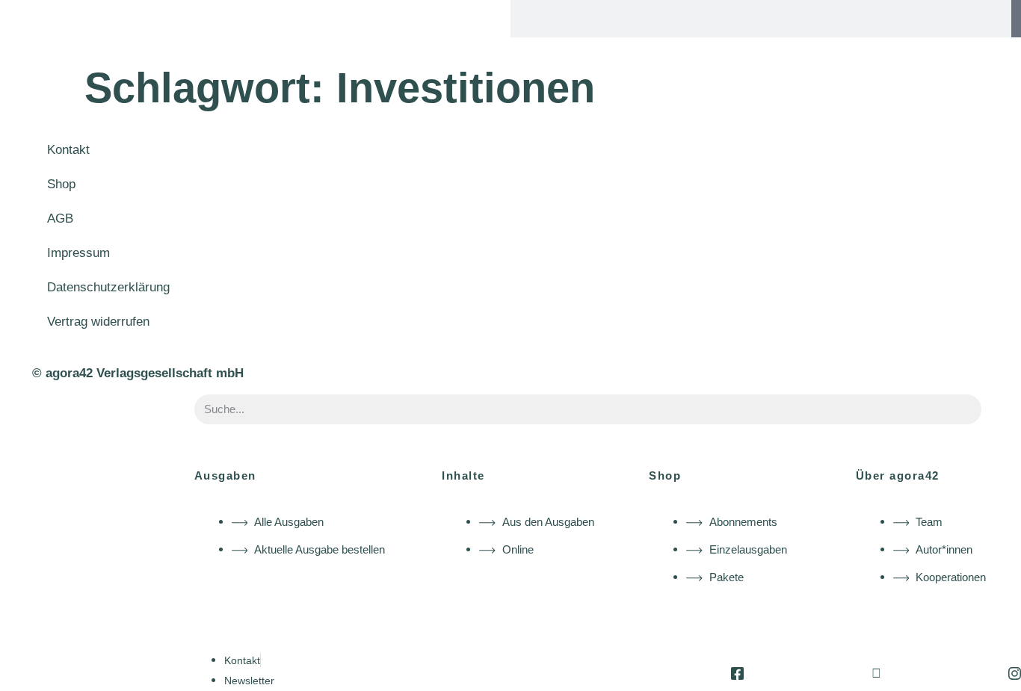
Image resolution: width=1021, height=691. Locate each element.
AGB (60, 218)
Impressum (78, 253)
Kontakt (68, 150)
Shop (61, 184)
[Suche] (1016, 18)
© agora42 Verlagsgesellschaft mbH (138, 373)
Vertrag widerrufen (98, 321)
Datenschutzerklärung (108, 287)
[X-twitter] (876, 673)
